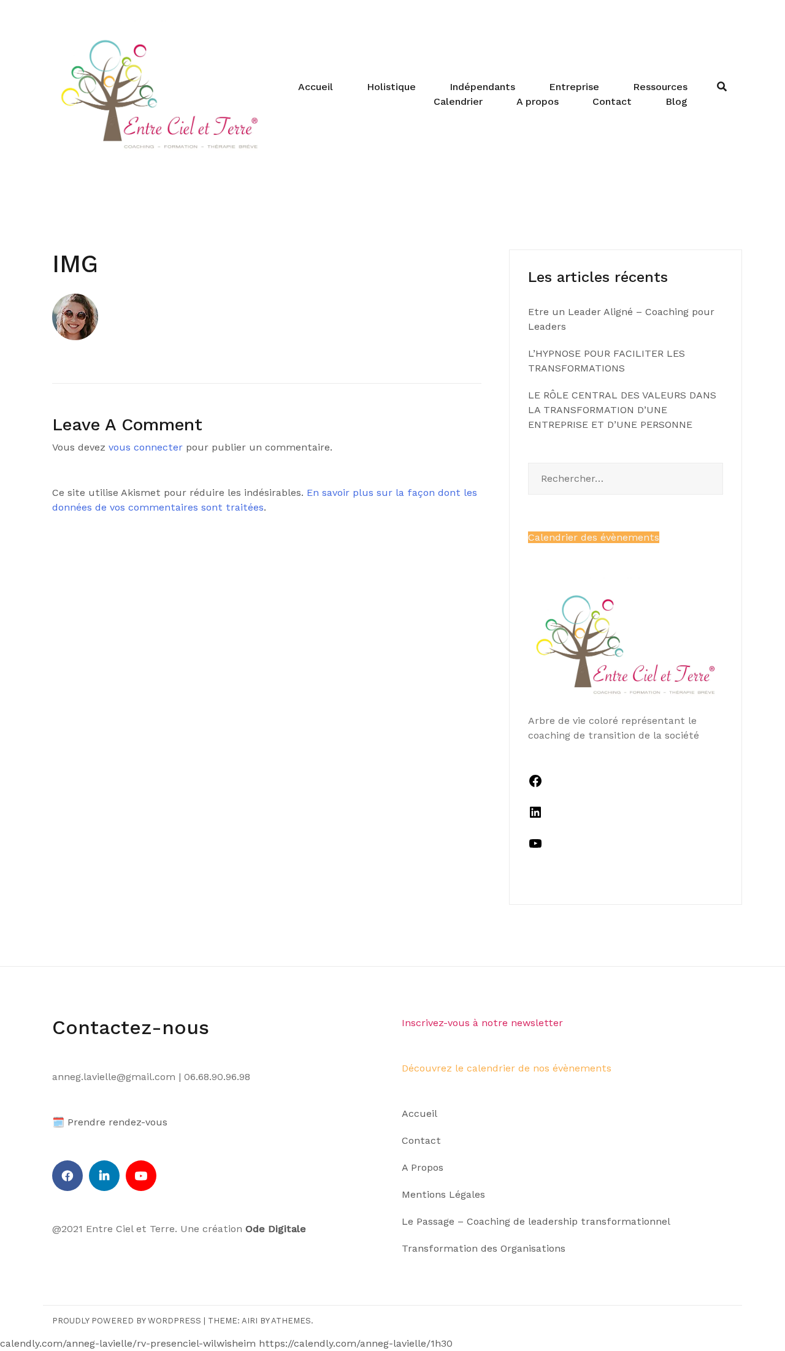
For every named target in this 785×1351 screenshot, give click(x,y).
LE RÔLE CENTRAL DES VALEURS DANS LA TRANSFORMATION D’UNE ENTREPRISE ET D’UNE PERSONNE (622, 409)
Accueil (315, 87)
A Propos (422, 1167)
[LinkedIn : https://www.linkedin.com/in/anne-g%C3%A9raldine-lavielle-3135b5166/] (535, 816)
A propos (537, 101)
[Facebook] (67, 1175)
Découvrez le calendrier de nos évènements (506, 1068)
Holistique (391, 87)
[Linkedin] (104, 1175)
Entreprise (574, 87)
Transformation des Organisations (483, 1248)
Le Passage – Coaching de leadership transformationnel (536, 1221)
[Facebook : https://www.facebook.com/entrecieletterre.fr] (535, 785)
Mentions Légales (443, 1194)
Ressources (660, 87)
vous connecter (146, 447)
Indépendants (482, 87)
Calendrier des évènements (593, 537)
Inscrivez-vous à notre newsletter (482, 1023)
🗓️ (58, 1122)
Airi (250, 1320)
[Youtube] (141, 1175)
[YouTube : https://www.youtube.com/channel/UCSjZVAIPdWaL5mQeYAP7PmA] (535, 847)
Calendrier (458, 101)
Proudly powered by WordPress (126, 1320)
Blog (676, 101)
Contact (612, 101)
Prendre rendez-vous (117, 1122)
